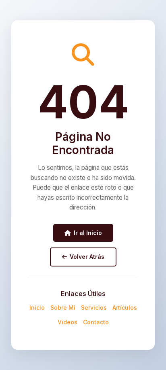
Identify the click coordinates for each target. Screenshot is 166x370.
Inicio (37, 307)
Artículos (124, 307)
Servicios (94, 307)
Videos (67, 322)
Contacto (96, 322)
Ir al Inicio (88, 232)
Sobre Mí (62, 307)
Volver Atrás (87, 256)
